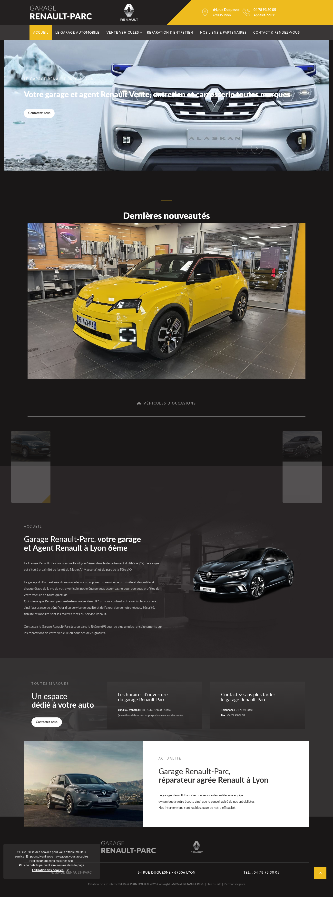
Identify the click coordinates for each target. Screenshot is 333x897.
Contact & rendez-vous (276, 32)
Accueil (41, 32)
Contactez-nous (39, 113)
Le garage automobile (77, 32)
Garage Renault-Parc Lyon (129, 847)
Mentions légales (234, 884)
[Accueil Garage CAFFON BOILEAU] (61, 12)
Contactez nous (47, 722)
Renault (129, 12)
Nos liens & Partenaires (223, 32)
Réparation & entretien (170, 32)
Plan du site (213, 884)
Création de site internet (103, 884)
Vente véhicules (123, 32)
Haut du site (320, 873)
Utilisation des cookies (48, 870)
